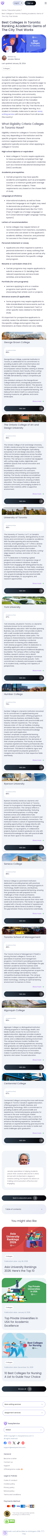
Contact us (8, 1462)
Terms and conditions (12, 1494)
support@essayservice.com (14, 1447)
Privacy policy (9, 1487)
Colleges (6, 68)
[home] (2, 3)
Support (7, 1466)
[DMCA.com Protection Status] (9, 1521)
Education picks (14, 10)
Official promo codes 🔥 (13, 1469)
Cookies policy (9, 1484)
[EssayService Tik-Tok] (18, 1443)
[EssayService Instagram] (9, 1443)
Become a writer (10, 1458)
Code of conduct (10, 1480)
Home (4, 10)
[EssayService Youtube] (23, 1443)
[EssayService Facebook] (5, 1443)
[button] (45, 3)
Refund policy (9, 1491)
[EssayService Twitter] (14, 1443)
